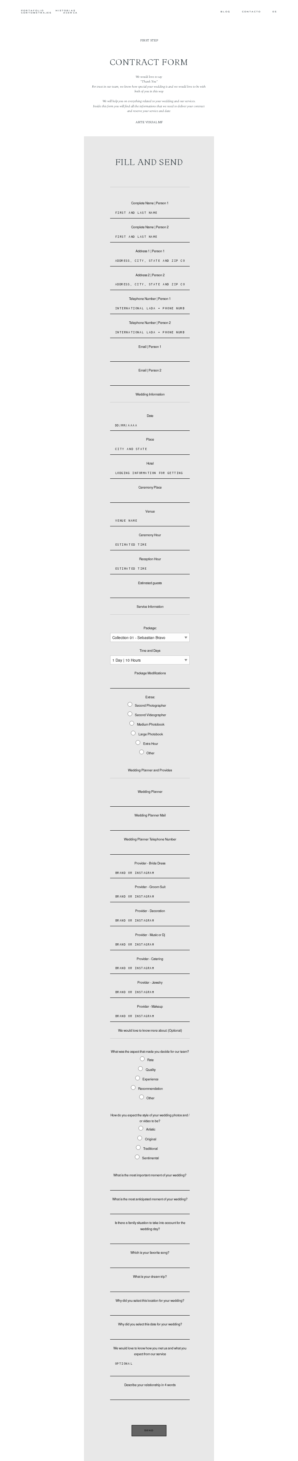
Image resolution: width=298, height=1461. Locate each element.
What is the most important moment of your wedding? (149, 1175)
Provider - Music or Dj (150, 934)
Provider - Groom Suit (150, 886)
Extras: (150, 697)
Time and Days (150, 650)
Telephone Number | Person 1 (150, 298)
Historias (65, 11)
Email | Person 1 (149, 346)
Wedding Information (150, 394)
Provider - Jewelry (149, 982)
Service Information (150, 606)
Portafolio (32, 11)
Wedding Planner (150, 791)
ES (275, 12)
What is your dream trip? (150, 1276)
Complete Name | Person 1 (150, 203)
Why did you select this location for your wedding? (150, 1300)
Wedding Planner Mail (150, 815)
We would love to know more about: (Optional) (150, 1030)
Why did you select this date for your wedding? (150, 1324)
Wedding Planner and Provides (150, 770)
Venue (150, 511)
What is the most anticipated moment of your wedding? (150, 1199)
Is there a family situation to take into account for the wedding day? (150, 1225)
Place (150, 439)
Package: (150, 628)
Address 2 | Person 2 (150, 275)
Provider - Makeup (150, 1006)
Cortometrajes (36, 13)
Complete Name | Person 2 (150, 227)
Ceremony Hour (150, 535)
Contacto (251, 12)
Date (150, 415)
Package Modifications (150, 673)
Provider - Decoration (150, 910)
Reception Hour (150, 559)
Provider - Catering (150, 958)
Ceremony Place (150, 487)
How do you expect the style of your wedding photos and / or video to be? (149, 1118)
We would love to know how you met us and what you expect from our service (149, 1351)
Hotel (150, 463)
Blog (225, 12)
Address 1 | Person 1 (150, 251)
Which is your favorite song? (149, 1252)
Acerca (70, 13)
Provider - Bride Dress (149, 863)
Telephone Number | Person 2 (150, 322)
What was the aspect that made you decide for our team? (150, 1051)
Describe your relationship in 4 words (150, 1384)
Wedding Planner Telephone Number (150, 839)
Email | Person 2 (149, 370)
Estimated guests (150, 583)
